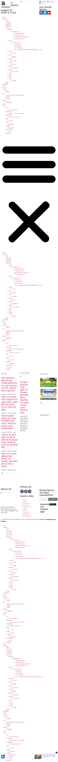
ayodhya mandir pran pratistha (15, 95)
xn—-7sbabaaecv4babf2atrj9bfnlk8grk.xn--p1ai (28, 49)
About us (25, 501)
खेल (4, 86)
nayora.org (18, 44)
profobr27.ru (18, 46)
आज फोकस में (9, 129)
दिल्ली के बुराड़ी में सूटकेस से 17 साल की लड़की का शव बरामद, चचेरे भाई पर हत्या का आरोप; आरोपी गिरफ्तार (9, 422)
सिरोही (10, 29)
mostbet (14, 60)
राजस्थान (8, 28)
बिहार (7, 20)
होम (4, 17)
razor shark (15, 71)
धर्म (3, 93)
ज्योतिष (7, 99)
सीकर (10, 40)
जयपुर (10, 79)
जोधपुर (10, 77)
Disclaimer (26, 505)
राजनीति (8, 126)
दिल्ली (7, 82)
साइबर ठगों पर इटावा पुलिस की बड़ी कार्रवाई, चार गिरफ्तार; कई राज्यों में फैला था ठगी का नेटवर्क (9, 460)
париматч (12, 128)
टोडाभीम (14, 80)
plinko (14, 64)
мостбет (11, 124)
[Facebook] (41, 13)
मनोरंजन (5, 89)
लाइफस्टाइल (9, 115)
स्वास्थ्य (4, 88)
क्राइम (7, 122)
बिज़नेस (4, 100)
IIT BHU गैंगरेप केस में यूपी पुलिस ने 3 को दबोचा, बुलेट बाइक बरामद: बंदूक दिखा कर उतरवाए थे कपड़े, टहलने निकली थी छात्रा (24, 397)
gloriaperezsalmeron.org (22, 37)
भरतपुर (10, 62)
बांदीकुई (13, 57)
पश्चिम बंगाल (9, 26)
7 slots (11, 120)
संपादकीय (8, 133)
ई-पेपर (4, 104)
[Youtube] (49, 13)
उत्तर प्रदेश (8, 22)
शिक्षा (7, 119)
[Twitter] (45, 13)
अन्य (4, 106)
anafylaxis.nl (15, 31)
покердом (15, 68)
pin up (14, 53)
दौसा (10, 55)
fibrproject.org (19, 35)
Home (25, 499)
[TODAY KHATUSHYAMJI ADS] (10, 473)
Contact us (26, 503)
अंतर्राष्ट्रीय (5, 84)
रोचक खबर (8, 111)
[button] (11, 3)
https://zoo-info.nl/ (14, 117)
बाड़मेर (10, 59)
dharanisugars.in (19, 33)
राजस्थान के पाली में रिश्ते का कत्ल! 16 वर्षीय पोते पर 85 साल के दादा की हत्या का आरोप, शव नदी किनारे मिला (10, 441)
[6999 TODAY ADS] (48, 386)
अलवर (10, 73)
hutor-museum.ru (20, 38)
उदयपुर (10, 51)
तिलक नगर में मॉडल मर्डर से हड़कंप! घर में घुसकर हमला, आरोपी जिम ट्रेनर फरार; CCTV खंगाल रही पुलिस (9, 403)
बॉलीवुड (7, 91)
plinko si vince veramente (16, 113)
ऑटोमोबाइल (8, 102)
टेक (7, 108)
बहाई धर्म (8, 97)
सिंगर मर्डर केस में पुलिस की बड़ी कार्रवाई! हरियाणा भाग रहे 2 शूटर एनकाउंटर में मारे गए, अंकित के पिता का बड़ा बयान (9, 384)
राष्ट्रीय (4, 18)
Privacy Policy (27, 507)
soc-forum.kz (19, 48)
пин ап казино (13, 109)
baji (10, 131)
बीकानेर (10, 66)
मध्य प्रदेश (8, 24)
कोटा (10, 75)
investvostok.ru (16, 42)
